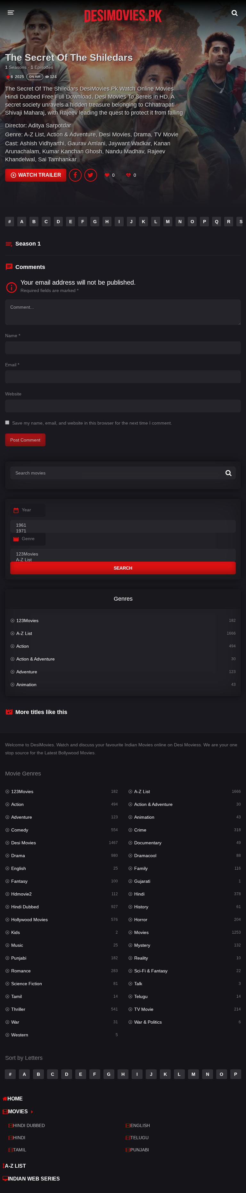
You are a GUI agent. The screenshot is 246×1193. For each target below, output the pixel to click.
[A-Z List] (123, 560)
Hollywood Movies (29, 919)
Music (17, 945)
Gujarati (142, 881)
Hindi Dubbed (25, 906)
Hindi (139, 894)
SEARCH (123, 568)
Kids (15, 932)
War (15, 1022)
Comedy (19, 829)
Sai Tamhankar (57, 159)
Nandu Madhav (124, 151)
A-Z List (34, 134)
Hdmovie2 (21, 894)
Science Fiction (26, 983)
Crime (140, 829)
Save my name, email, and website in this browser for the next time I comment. (92, 423)
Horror (140, 919)
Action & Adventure (71, 134)
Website (13, 393)
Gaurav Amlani (86, 143)
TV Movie (166, 134)
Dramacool (145, 855)
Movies (141, 932)
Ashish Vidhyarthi (42, 143)
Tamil (16, 996)
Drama (142, 134)
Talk (138, 983)
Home (15, 1098)
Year (26, 509)
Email (12, 364)
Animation (26, 684)
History (141, 906)
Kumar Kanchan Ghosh (72, 151)
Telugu (141, 996)
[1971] (123, 531)
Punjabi (18, 958)
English (18, 868)
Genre (28, 538)
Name (12, 335)
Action (22, 646)
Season (28, 243)
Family (141, 868)
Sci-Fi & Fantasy (151, 970)
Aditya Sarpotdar (49, 125)
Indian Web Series (34, 1178)
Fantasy (19, 881)
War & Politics (148, 1022)
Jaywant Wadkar (130, 143)
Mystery (142, 945)
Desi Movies (114, 134)
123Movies (27, 620)
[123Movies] (123, 554)
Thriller (18, 1009)
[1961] (123, 525)
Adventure (26, 671)
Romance (21, 970)
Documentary (147, 842)
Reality (141, 958)
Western (19, 1034)
